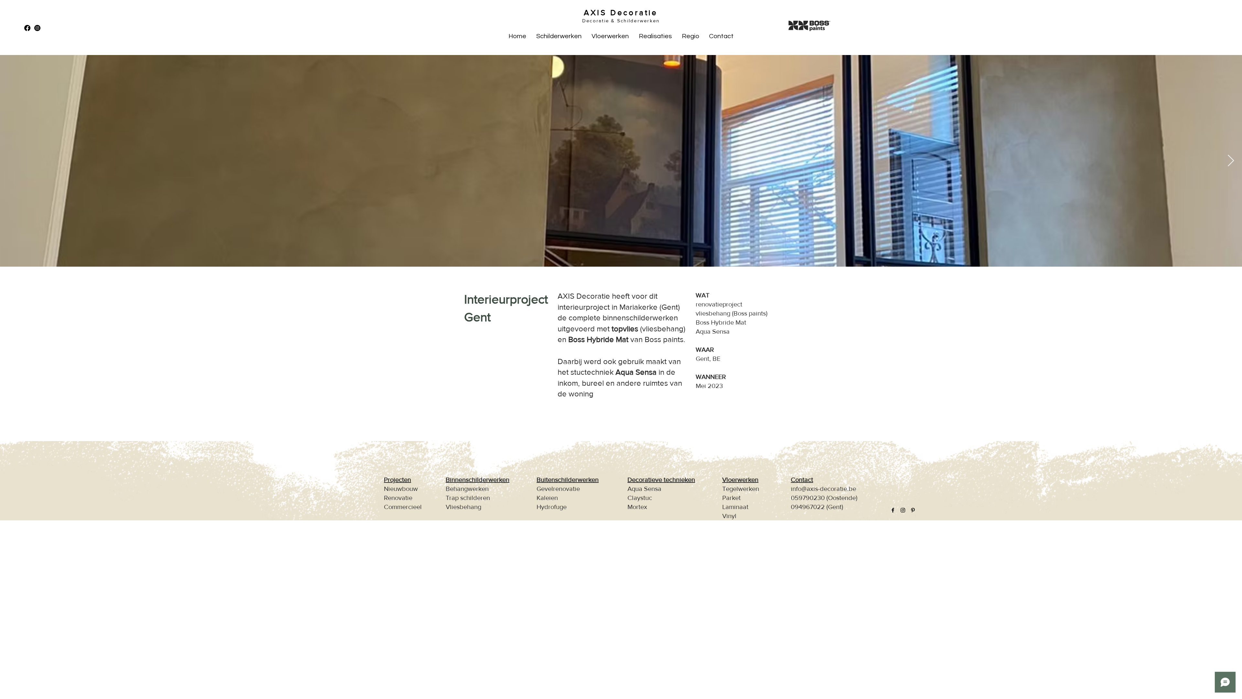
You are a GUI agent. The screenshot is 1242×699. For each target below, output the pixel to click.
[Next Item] (1231, 161)
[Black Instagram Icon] (903, 510)
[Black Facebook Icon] (893, 510)
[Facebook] (27, 28)
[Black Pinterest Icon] (913, 510)
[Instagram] (37, 28)
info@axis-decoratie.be (823, 488)
